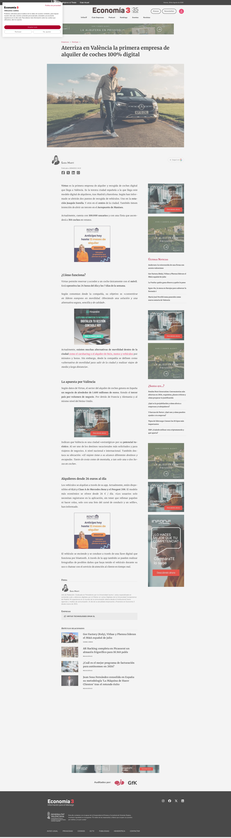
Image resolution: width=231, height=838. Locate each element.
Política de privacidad (53, 5)
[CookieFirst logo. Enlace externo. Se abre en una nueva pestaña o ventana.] (11, 7)
